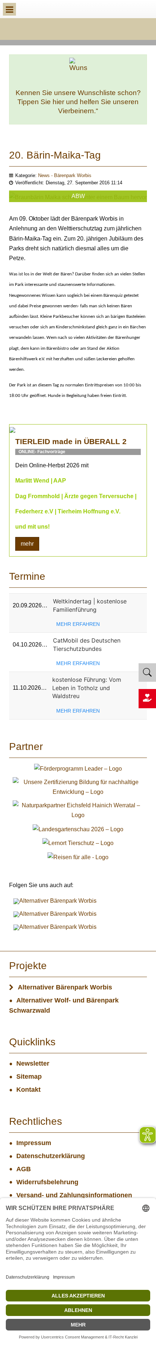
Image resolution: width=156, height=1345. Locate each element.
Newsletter (32, 1063)
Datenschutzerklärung (50, 1156)
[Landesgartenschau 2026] (78, 829)
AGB (23, 1169)
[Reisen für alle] (78, 856)
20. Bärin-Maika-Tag (55, 155)
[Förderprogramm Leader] (78, 768)
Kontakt (28, 1089)
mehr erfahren (78, 624)
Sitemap (29, 1076)
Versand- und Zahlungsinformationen (74, 1195)
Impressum (33, 1143)
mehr (27, 544)
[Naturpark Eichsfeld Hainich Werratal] (78, 810)
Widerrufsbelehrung (47, 1182)
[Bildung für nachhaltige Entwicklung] (78, 786)
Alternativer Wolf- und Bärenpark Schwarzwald (64, 1005)
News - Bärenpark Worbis (64, 175)
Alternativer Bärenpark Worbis (65, 987)
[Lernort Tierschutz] (78, 843)
